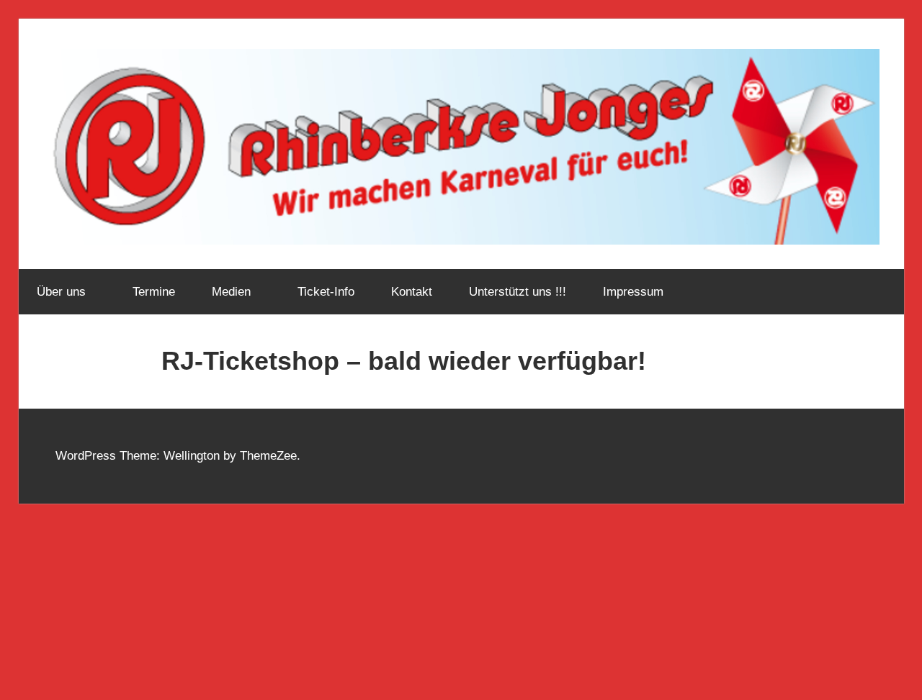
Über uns (61, 292)
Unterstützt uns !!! (517, 292)
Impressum (633, 292)
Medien (231, 292)
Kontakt (411, 292)
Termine (154, 292)
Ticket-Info (325, 292)
